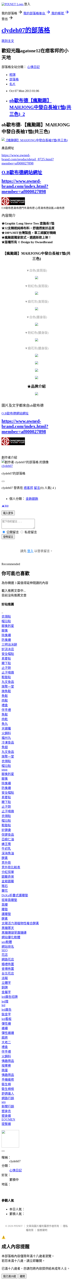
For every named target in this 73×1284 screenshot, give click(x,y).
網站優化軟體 (11, 937)
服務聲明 (42, 1230)
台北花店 (8, 973)
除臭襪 (6, 635)
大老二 (6, 1042)
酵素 (5, 858)
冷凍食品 (8, 742)
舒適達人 (8, 1093)
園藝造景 (8, 876)
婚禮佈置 (8, 964)
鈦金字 (6, 1014)
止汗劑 (6, 668)
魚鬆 (5, 696)
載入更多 (8, 513)
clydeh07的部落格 (26, 30)
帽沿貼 (6, 621)
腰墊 (5, 909)
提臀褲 (6, 1124)
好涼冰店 (8, 649)
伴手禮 (6, 709)
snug (4, 769)
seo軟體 (7, 942)
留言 (37, 487)
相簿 (12, 74)
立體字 (6, 982)
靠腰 (5, 904)
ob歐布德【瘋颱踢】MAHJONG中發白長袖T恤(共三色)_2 (40, 107)
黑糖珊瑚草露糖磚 (14, 932)
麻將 (5, 1037)
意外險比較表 (11, 867)
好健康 (6, 830)
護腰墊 (6, 914)
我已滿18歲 (9, 1276)
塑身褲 (6, 1115)
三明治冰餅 (9, 644)
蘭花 (5, 890)
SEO (5, 950)
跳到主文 (8, 41)
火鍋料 (6, 733)
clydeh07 (7, 466)
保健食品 (8, 834)
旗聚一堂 (8, 686)
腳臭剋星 (8, 626)
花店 (5, 954)
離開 (22, 1276)
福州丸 (6, 737)
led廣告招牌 (10, 996)
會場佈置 (8, 968)
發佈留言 (8, 536)
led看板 (6, 1019)
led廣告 (6, 1009)
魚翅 (5, 747)
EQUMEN (8, 1119)
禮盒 (5, 705)
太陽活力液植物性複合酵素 (20, 923)
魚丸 (5, 723)
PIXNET (18, 1226)
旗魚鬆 (6, 691)
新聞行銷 (8, 1106)
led (3, 1005)
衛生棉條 (8, 1089)
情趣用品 (8, 1061)
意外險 (6, 862)
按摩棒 (6, 1065)
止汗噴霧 (8, 672)
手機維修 (8, 1079)
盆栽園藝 (8, 881)
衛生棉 (6, 1084)
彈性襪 (6, 1023)
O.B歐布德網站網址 (22, 172)
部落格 (14, 79)
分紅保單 (8, 872)
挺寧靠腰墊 (9, 900)
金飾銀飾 (32, 498)
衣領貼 (6, 616)
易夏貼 (6, 658)
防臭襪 (6, 640)
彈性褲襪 (8, 1033)
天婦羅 (6, 728)
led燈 (5, 1001)
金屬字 (6, 992)
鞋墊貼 (6, 677)
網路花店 (8, 959)
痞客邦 (28, 487)
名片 (12, 84)
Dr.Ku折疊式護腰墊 (15, 895)
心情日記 (33, 67)
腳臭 (5, 630)
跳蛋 (5, 1070)
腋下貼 (6, 663)
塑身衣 (6, 1111)
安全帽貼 (8, 654)
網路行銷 (8, 1098)
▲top (5, 505)
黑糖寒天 (8, 928)
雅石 (5, 886)
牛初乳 (6, 848)
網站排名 (8, 946)
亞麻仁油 (8, 839)
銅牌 (5, 987)
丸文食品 (8, 682)
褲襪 (5, 1028)
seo (4, 1102)
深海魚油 (8, 853)
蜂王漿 (6, 844)
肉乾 (5, 719)
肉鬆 (5, 700)
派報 (5, 978)
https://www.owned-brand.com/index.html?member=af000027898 (25, 186)
